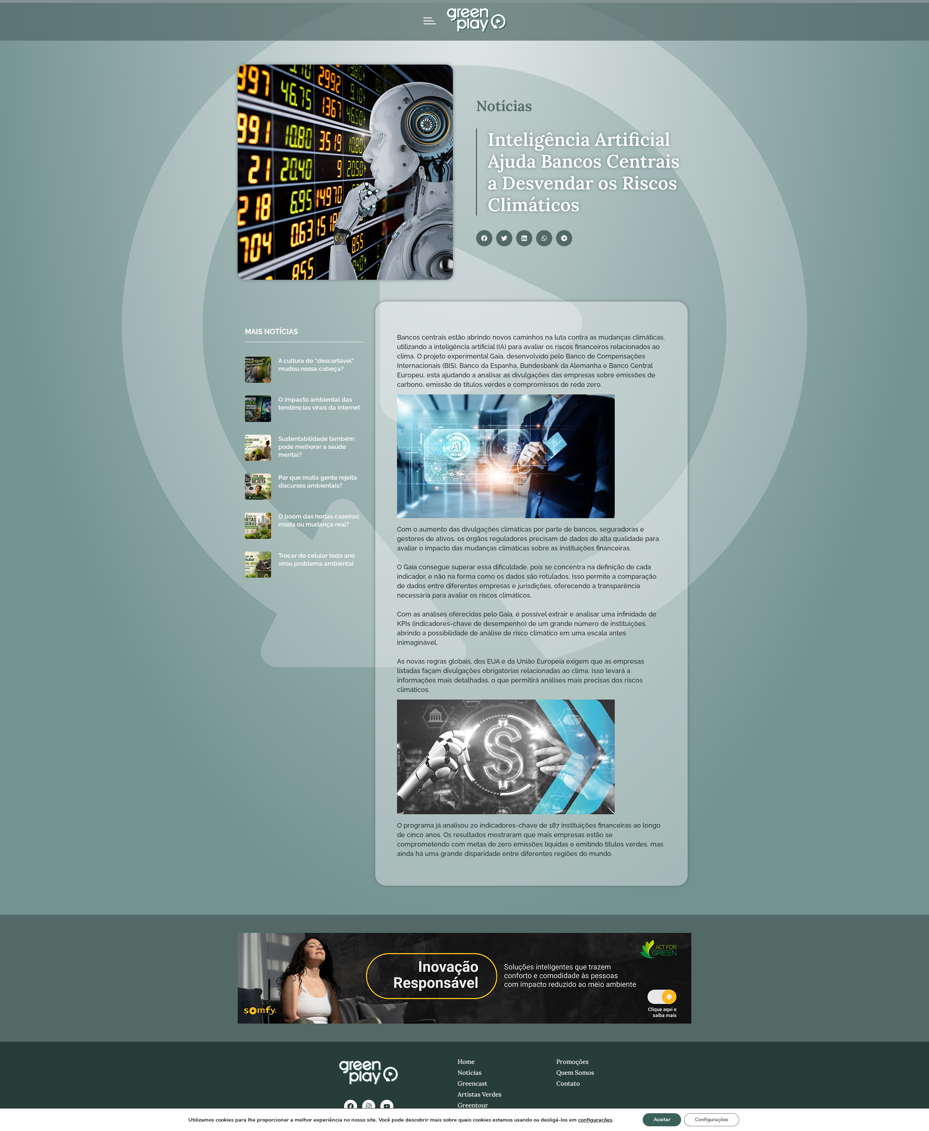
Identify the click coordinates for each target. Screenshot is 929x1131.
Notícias (470, 1073)
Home (466, 1062)
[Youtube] (386, 1106)
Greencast (472, 1083)
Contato (568, 1083)
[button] (484, 238)
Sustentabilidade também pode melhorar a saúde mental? (316, 446)
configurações (595, 1119)
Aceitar (662, 1119)
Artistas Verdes (480, 1094)
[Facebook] (350, 1106)
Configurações (711, 1119)
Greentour (473, 1105)
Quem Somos (575, 1073)
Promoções (572, 1062)
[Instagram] (368, 1106)
